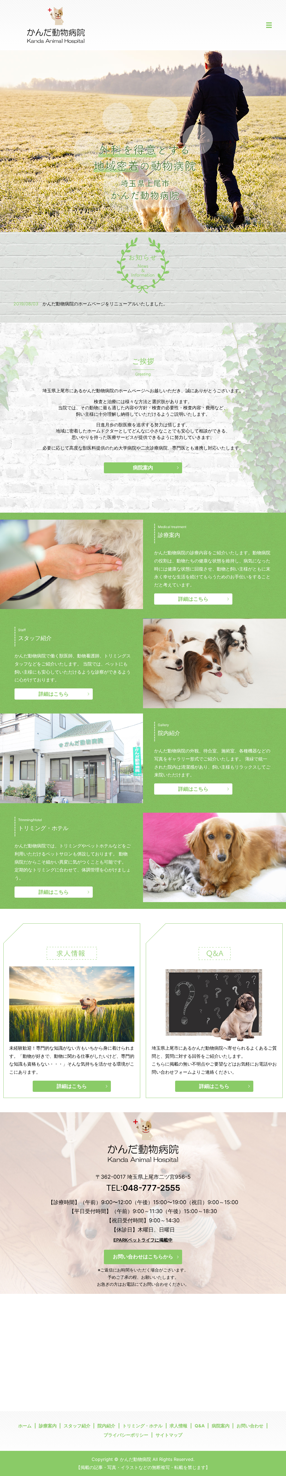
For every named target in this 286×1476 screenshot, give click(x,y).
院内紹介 (106, 1426)
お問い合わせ (250, 1426)
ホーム (25, 1426)
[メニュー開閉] (269, 25)
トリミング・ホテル (142, 1426)
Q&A (200, 1426)
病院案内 (143, 467)
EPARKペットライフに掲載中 (143, 1240)
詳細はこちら (193, 599)
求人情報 (178, 1426)
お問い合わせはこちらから (143, 1256)
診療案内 (48, 1426)
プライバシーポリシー (126, 1435)
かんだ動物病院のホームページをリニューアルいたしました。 (105, 303)
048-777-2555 (151, 1188)
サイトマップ (169, 1435)
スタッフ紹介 (77, 1426)
